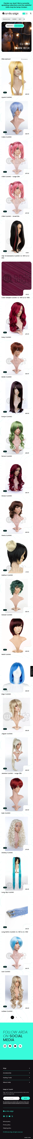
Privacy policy (6, 1125)
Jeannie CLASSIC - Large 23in (12, 773)
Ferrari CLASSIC (7, 456)
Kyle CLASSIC (6, 813)
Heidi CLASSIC (6, 654)
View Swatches (19, 25)
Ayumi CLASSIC (7, 97)
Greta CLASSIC (7, 535)
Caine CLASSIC (7, 137)
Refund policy (6, 1121)
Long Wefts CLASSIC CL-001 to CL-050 (15, 932)
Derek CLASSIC (7, 377)
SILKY (20, 19)
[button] (23, 13)
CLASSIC (14, 19)
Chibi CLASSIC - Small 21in (10, 216)
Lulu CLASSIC (6, 972)
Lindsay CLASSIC (7, 853)
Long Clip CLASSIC (8, 892)
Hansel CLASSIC (7, 615)
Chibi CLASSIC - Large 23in (11, 177)
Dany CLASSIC (6, 337)
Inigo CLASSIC (6, 694)
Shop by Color (6, 19)
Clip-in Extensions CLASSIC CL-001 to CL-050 (16, 257)
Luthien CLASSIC (7, 1011)
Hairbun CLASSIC (7, 575)
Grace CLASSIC (7, 496)
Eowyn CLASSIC (7, 417)
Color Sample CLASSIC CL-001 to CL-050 (16, 298)
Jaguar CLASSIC (7, 734)
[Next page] (20, 1017)
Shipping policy (7, 1128)
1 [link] (12, 1017)
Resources (10, 25)
